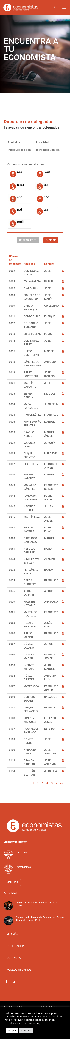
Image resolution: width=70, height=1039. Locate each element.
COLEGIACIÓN (16, 945)
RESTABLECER (28, 240)
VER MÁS (12, 882)
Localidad (42, 142)
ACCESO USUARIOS (19, 969)
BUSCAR (51, 240)
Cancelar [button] (26, 1030)
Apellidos (13, 142)
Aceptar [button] (12, 1030)
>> (61, 783)
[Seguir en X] (14, 982)
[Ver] (63, 270)
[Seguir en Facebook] (7, 982)
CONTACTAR (14, 957)
